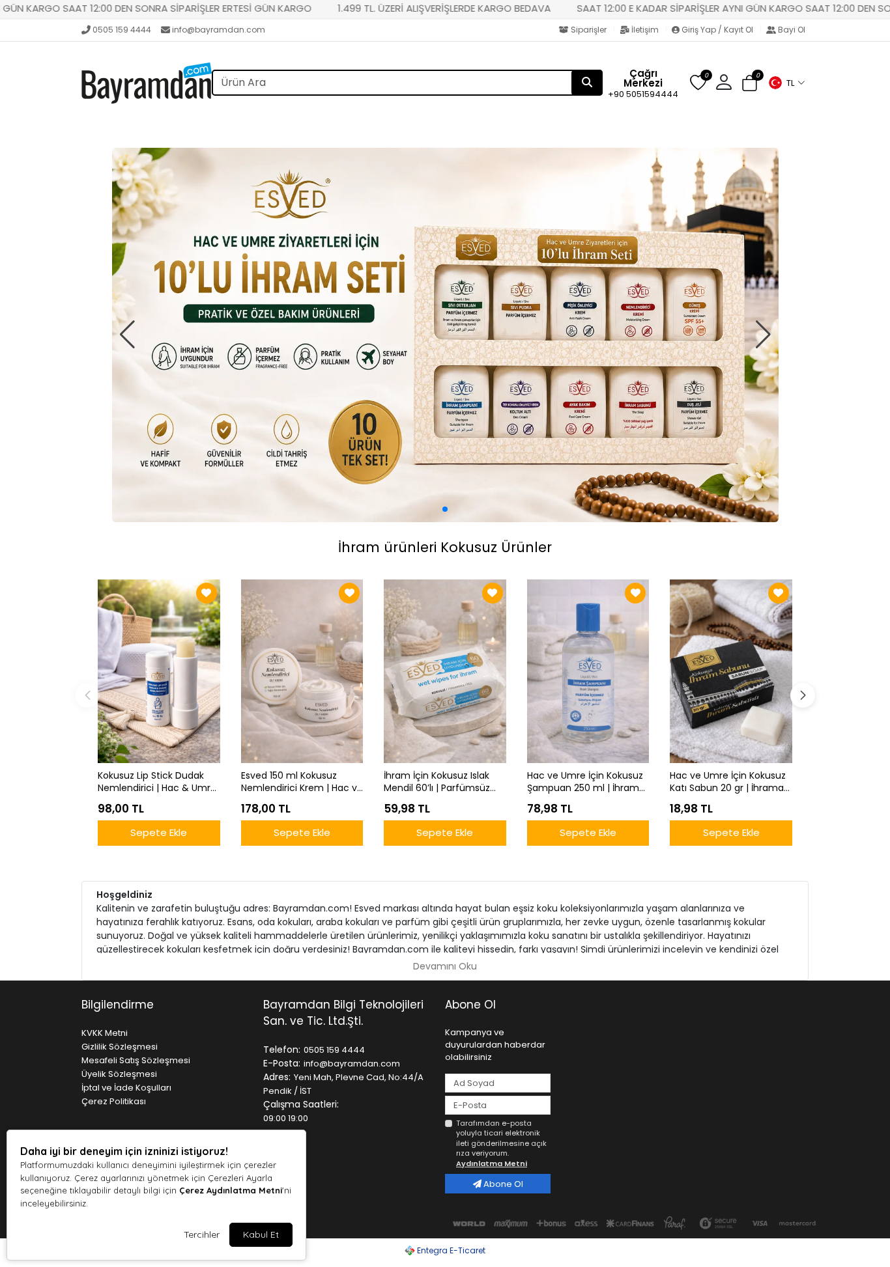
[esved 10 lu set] (445, 335)
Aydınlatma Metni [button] (491, 1163)
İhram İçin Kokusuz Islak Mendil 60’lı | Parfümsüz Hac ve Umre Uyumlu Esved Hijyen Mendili (437, 782)
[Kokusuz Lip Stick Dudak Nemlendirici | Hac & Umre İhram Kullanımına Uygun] (159, 670)
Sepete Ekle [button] (158, 832)
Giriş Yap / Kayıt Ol (717, 29)
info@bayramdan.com (218, 29)
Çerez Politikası (113, 1101)
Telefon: (281, 1049)
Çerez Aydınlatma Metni (230, 1190)
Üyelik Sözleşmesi (119, 1074)
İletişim (645, 29)
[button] (786, 83)
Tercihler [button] (202, 1234)
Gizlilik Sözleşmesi (119, 1046)
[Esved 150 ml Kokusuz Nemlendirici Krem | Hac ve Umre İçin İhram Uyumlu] (302, 670)
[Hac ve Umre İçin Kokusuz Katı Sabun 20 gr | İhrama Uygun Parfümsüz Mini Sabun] (731, 670)
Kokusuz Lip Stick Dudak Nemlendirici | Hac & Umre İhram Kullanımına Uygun (157, 782)
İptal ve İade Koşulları (126, 1087)
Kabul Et (261, 1234)
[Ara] (587, 83)
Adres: (277, 1076)
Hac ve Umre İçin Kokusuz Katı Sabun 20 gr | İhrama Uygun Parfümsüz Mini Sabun (728, 782)
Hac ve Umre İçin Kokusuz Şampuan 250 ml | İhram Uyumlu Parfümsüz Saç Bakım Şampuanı (585, 782)
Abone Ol (502, 1184)
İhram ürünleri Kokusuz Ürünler (445, 547)
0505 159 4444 (122, 29)
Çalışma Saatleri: (301, 1104)
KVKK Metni (104, 1033)
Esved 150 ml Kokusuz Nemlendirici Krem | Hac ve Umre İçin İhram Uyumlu (302, 782)
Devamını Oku (445, 966)
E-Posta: (281, 1063)
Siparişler (589, 29)
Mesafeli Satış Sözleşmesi (135, 1060)
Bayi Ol (790, 29)
